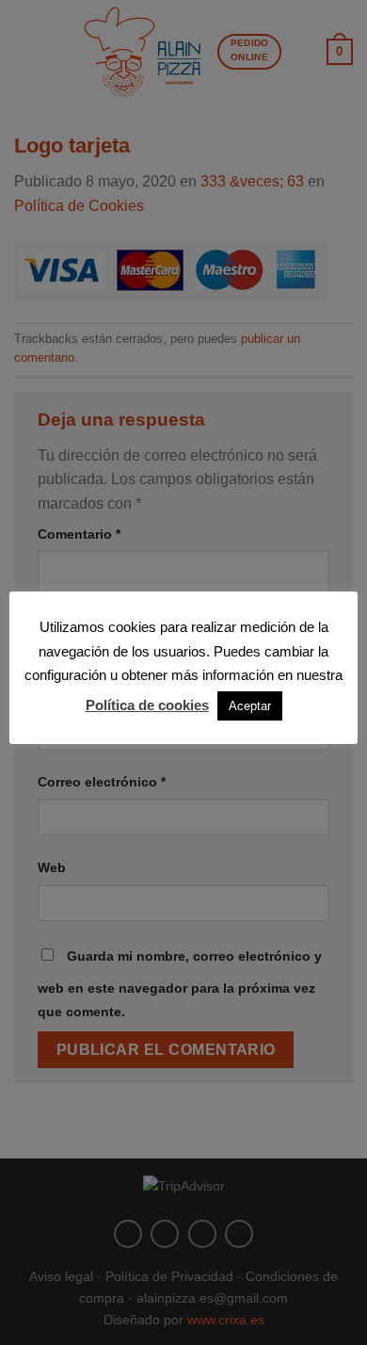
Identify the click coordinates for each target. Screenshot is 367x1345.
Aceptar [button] (250, 706)
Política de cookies (147, 705)
